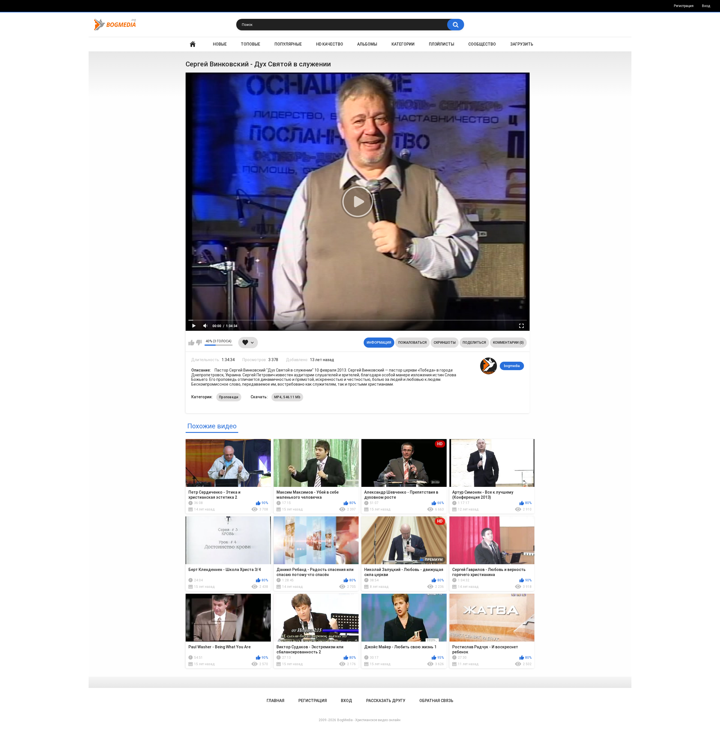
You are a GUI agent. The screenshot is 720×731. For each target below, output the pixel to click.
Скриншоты (445, 343)
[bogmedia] (488, 365)
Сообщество (482, 44)
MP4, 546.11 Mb (287, 397)
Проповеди (228, 397)
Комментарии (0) (508, 343)
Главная (193, 44)
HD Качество (329, 44)
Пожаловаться (412, 343)
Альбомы (367, 44)
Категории (403, 44)
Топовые (250, 44)
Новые (220, 44)
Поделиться (474, 343)
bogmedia (512, 366)
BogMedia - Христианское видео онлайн (368, 720)
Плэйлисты (441, 44)
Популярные (288, 44)
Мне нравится (191, 342)
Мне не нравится (199, 342)
